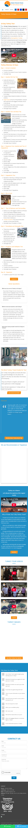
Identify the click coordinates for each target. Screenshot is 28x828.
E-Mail (3, 745)
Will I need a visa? (9, 711)
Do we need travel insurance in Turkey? (14, 723)
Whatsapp (8, 826)
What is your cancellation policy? (12, 707)
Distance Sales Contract (6, 824)
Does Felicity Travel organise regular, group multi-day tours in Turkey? (15, 674)
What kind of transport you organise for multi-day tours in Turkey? (15, 680)
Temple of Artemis (8, 219)
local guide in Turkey (16, 38)
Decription (4, 759)
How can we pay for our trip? (12, 703)
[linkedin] (21, 10)
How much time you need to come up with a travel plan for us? (15, 699)
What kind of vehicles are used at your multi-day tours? (15, 685)
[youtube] (18, 10)
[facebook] (16, 10)
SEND (14, 777)
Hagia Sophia (7, 99)
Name (3, 741)
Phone (3, 750)
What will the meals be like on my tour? (14, 714)
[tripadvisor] (23, 10)
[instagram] (26, 10)
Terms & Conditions (17, 824)
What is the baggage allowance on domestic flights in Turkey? (15, 719)
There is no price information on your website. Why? (15, 694)
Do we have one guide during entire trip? (14, 689)
